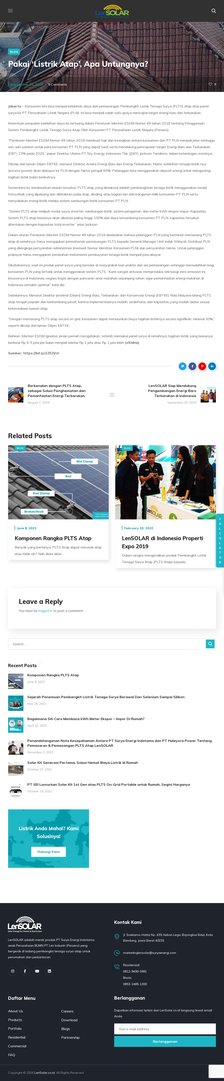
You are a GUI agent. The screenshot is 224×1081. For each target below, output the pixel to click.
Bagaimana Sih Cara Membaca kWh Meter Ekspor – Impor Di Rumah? (86, 719)
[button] (214, 11)
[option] (58, 505)
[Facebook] (24, 971)
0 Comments (57, 84)
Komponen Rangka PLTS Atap (53, 538)
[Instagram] (12, 971)
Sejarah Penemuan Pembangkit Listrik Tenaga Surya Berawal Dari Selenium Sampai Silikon (106, 697)
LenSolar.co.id (45, 1073)
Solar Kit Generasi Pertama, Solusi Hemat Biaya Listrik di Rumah (82, 762)
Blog (14, 51)
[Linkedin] (49, 971)
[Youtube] (37, 971)
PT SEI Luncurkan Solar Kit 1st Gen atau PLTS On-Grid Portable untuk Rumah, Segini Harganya (108, 784)
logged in (45, 610)
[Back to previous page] (112, 395)
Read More (58, 482)
